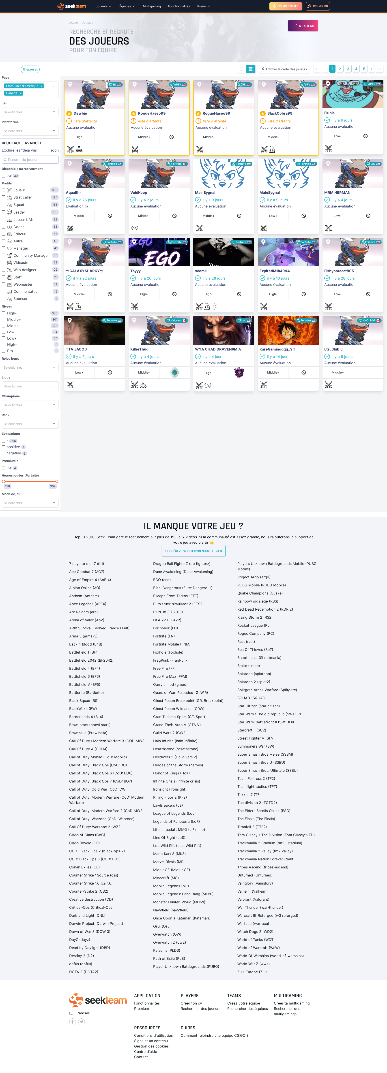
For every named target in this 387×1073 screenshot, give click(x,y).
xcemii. (199, 240)
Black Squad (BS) (84, 700)
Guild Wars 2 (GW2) (170, 733)
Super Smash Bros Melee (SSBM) (265, 754)
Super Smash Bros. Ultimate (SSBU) (267, 770)
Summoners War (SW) (255, 746)
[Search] (5, 159)
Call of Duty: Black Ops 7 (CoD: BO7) (100, 781)
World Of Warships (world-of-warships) (270, 955)
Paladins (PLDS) (166, 950)
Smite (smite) (248, 665)
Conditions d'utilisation (153, 1035)
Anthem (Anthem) (84, 596)
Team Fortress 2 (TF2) (256, 778)
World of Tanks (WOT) (256, 939)
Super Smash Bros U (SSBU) (261, 762)
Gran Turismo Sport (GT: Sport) (180, 716)
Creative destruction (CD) (91, 899)
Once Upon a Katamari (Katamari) (182, 918)
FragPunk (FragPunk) (171, 660)
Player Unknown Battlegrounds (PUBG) (186, 966)
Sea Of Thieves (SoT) (255, 649)
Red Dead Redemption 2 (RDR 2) (265, 609)
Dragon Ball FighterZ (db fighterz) (182, 563)
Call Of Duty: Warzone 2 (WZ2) (95, 827)
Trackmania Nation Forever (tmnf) (266, 859)
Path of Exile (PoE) (169, 958)
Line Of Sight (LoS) (169, 837)
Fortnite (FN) (164, 636)
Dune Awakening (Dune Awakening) (183, 571)
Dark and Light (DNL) (87, 915)
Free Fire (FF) (164, 668)
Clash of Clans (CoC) (87, 835)
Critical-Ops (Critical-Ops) (91, 907)
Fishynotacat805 (336, 240)
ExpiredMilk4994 (272, 240)
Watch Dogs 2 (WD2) (255, 931)
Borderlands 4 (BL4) (86, 716)
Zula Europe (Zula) (253, 972)
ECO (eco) (162, 579)
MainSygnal (203, 162)
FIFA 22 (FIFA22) (167, 620)
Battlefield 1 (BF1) (84, 652)
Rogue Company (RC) (255, 633)
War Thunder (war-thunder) (260, 907)
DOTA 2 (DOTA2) (83, 972)
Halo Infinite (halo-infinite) (175, 741)
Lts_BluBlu (331, 318)
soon (30, 150)
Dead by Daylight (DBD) (89, 947)
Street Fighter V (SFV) (256, 738)
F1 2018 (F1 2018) (168, 612)
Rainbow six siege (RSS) (257, 601)
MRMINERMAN (334, 162)
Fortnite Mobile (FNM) (172, 644)
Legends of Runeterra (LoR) (176, 821)
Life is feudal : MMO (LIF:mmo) (179, 829)
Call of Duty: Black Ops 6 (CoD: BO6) (101, 773)
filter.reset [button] (30, 69)
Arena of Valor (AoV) (86, 620)
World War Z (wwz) (253, 964)
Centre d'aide (145, 1051)
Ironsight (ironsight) (170, 789)
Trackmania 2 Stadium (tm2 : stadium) (269, 843)
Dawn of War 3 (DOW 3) (89, 931)
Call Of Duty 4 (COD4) (88, 749)
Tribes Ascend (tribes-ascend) (262, 867)
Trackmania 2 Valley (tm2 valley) (265, 851)
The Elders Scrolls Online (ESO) (263, 810)
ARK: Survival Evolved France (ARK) (99, 628)
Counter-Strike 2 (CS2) (88, 891)
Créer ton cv (191, 1003)
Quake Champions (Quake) (260, 593)
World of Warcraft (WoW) (258, 947)
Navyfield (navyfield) (171, 910)
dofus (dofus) (80, 964)
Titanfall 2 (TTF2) (252, 827)
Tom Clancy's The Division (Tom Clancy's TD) (276, 835)
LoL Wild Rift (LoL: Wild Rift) (177, 845)
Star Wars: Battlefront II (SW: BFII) (265, 722)
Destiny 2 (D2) (81, 955)
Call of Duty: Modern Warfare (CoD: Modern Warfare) (106, 800)
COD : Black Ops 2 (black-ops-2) (97, 851)
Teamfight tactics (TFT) (257, 786)
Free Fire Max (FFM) (170, 676)
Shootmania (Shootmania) (259, 657)
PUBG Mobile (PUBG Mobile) (261, 585)
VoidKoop (137, 162)
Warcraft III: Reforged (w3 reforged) (267, 915)
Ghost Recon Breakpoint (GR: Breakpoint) (188, 700)
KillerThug (137, 318)
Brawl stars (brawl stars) (90, 724)
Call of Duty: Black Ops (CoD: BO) (98, 765)
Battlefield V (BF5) (84, 684)
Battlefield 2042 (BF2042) (91, 660)
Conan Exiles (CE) (84, 867)
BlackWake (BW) (83, 708)
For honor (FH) (165, 628)
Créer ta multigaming (292, 1003)
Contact (141, 1057)
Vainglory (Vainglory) (255, 883)
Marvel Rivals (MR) (169, 861)
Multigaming (152, 6)
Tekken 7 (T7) (249, 794)
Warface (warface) (253, 923)
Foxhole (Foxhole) (168, 652)
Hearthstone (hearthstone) (175, 749)
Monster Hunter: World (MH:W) (179, 902)
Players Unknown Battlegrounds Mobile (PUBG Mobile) (276, 566)
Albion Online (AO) (84, 588)
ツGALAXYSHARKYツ (82, 240)
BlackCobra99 (270, 83)
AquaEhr (71, 162)
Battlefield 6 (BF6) (84, 676)
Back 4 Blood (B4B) (85, 644)
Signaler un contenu (151, 1041)
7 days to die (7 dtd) (86, 563)
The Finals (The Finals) (256, 819)
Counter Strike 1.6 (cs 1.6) (91, 883)
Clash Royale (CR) (84, 843)
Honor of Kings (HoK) (171, 773)
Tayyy (134, 240)
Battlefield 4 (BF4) (84, 668)
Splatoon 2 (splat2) (253, 682)
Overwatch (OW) (167, 934)
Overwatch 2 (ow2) (169, 942)
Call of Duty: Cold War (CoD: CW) (98, 789)
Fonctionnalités (179, 6)
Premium (203, 6)
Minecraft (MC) (166, 878)
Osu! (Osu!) (162, 926)
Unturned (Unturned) (255, 875)
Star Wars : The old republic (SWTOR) (269, 714)
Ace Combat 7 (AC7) (86, 571)
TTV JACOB (74, 318)
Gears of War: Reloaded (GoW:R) (180, 692)
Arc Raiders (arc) (83, 612)
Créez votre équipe (243, 1003)
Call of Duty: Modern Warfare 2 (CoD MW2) (106, 810)
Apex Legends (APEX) (87, 604)
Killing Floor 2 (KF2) (170, 797)
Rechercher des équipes (247, 1008)
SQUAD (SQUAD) (252, 698)
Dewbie (70, 83)
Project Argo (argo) (254, 577)
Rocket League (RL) (254, 625)
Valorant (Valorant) (253, 899)
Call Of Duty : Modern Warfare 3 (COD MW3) (107, 741)
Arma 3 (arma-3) (83, 636)
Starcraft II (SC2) (251, 730)
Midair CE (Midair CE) (171, 870)
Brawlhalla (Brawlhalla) (88, 733)
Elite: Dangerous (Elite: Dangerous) (183, 588)
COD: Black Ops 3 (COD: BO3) (95, 859)
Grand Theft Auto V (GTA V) (177, 724)
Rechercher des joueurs (200, 1008)
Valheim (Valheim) (252, 891)
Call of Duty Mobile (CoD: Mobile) (98, 757)
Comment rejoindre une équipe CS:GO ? (214, 1035)
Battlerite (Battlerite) (86, 692)
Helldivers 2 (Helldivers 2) (175, 757)
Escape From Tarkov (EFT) (175, 596)
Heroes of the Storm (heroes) (178, 765)
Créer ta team (303, 26)
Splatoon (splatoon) (254, 673)
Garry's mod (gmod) (170, 684)
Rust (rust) (246, 641)
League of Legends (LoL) (174, 813)
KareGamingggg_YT (275, 318)
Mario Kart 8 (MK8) (169, 853)
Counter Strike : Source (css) (93, 875)
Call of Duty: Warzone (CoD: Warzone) (102, 819)
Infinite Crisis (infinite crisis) (176, 781)
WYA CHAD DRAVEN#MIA (215, 318)
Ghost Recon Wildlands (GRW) (178, 708)
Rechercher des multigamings (287, 1011)
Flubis (327, 82)
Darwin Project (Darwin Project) (96, 923)
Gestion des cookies (151, 1046)
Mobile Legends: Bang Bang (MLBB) (183, 894)
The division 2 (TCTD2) (257, 802)
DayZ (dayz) (79, 939)
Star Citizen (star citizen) (258, 706)
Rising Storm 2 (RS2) (255, 617)
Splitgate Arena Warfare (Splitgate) (267, 690)
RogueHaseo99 (142, 83)
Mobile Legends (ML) (171, 886)
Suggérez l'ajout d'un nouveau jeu (193, 551)
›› (379, 68)
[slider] (3, 481)
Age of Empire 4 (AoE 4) (90, 579)
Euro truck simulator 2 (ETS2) (178, 604)
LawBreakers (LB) (168, 805)
